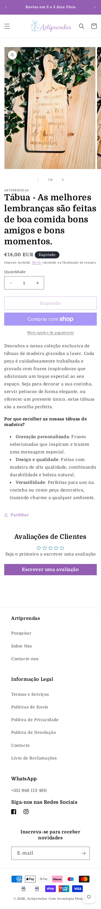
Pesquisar (21, 633)
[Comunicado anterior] (6, 7)
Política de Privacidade (35, 719)
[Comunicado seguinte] (95, 7)
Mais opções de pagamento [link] (50, 333)
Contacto (20, 745)
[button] (7, 26)
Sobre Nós (21, 646)
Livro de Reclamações (34, 758)
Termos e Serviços (30, 694)
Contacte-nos (24, 658)
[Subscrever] (83, 853)
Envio (37, 262)
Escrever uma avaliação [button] (50, 569)
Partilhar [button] (20, 515)
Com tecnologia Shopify (68, 899)
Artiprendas (37, 899)
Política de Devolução (33, 732)
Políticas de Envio (29, 707)
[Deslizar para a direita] (63, 180)
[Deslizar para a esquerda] (38, 180)
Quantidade (15, 272)
